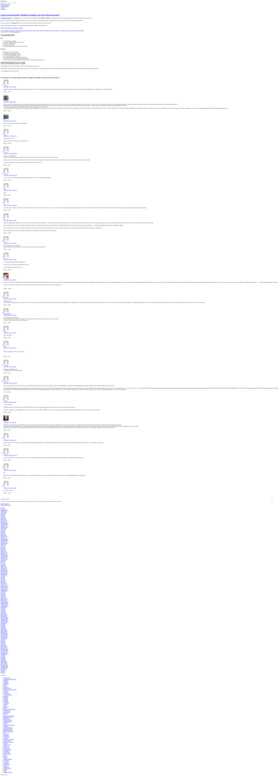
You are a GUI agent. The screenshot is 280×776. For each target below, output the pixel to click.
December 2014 (4, 523)
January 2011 (4, 585)
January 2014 (4, 537)
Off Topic (6, 726)
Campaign (6, 691)
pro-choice (68, 30)
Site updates (6, 751)
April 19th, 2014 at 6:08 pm (10, 315)
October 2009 (4, 604)
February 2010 (4, 599)
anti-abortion (6, 30)
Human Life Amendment (9, 709)
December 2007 (4, 633)
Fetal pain (6, 701)
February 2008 (4, 630)
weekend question (79, 30)
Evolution (6, 698)
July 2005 (3, 670)
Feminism (6, 700)
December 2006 (4, 649)
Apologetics (6, 683)
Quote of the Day (8, 740)
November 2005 (4, 666)
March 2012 (3, 566)
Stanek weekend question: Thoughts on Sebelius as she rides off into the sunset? (30, 15)
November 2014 (4, 524)
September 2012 (4, 558)
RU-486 (5, 743)
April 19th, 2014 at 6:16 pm (10, 332)
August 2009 (4, 607)
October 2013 (4, 541)
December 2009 (4, 602)
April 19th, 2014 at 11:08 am (10, 205)
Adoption (6, 681)
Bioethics (6, 684)
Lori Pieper (6, 278)
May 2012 (3, 564)
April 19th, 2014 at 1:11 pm (10, 220)
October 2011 (4, 573)
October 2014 (4, 526)
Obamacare (56, 30)
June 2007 (3, 641)
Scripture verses (7, 744)
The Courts (6, 761)
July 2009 (3, 608)
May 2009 (3, 611)
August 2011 (3, 575)
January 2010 (4, 600)
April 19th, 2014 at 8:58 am (10, 86)
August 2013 (4, 544)
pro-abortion (62, 30)
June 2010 (3, 594)
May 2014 (3, 532)
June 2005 (3, 671)
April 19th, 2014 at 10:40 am (10, 190)
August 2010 (4, 591)
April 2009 (3, 612)
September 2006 (4, 653)
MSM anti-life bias (8, 721)
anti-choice (12, 30)
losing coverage (24, 105)
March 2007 (3, 645)
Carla (5, 134)
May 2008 (3, 627)
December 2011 (4, 570)
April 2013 (3, 549)
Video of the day (7, 768)
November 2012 (4, 556)
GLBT (5, 705)
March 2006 (3, 661)
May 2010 (3, 595)
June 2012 (3, 562)
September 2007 (4, 637)
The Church (6, 760)
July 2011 (3, 577)
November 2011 (4, 571)
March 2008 (3, 629)
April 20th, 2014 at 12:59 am (10, 383)
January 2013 (4, 553)
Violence (6, 769)
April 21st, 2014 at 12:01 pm (10, 455)
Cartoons (6, 692)
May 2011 (3, 579)
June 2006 (3, 657)
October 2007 (4, 636)
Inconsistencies (7, 710)
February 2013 (4, 552)
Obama (5, 723)
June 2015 (3, 515)
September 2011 (4, 574)
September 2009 (4, 606)
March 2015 (3, 519)
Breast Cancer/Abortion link (10, 689)
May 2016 (3, 509)
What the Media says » (6, 505)
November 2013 (4, 540)
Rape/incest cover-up (8, 742)
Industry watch (7, 712)
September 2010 (4, 590)
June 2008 (3, 625)
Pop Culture (6, 734)
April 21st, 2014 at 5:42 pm (10, 470)
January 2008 (4, 632)
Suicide (5, 757)
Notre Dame (6, 722)
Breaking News (7, 688)
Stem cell (6, 756)
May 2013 (3, 548)
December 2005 (4, 665)
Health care (6, 706)
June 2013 (3, 547)
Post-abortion (7, 736)
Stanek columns (7, 754)
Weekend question (16, 32)
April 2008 (3, 628)
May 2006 (3, 658)
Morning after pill (8, 719)
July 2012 (3, 561)
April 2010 (3, 596)
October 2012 (4, 557)
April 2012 (3, 565)
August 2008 (4, 623)
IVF (4, 714)
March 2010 (3, 598)
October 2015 (4, 511)
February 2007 (4, 646)
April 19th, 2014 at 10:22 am (10, 153)
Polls (5, 733)
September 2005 (4, 667)
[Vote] (5, 91)
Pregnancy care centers (9, 739)
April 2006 (3, 659)
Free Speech (6, 702)
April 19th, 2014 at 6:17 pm (10, 347)
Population (6, 735)
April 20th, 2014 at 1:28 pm (10, 422)
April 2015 (3, 518)
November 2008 (4, 619)
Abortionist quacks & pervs (10, 679)
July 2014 (3, 530)
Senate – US (6, 747)
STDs (5, 755)
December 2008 (4, 617)
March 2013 (3, 550)
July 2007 (3, 640)
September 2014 (4, 527)
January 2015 (4, 522)
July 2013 (3, 545)
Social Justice (7, 752)
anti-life (17, 30)
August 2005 (4, 668)
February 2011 (4, 583)
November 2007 (4, 634)
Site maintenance (7, 750)
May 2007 (3, 642)
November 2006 (4, 650)
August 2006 (4, 654)
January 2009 (4, 616)
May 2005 (3, 672)
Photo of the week (8, 730)
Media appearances (8, 717)
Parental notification (8, 727)
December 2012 (4, 554)
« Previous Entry (4, 6)
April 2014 (3, 533)
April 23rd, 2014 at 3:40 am (10, 488)
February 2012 (4, 568)
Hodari (5, 708)
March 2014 (3, 535)
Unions (5, 765)
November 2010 (4, 587)
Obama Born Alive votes (9, 725)
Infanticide (6, 713)
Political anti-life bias (8, 731)
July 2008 (3, 624)
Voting (5, 771)
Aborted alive (7, 677)
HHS (34, 30)
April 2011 (3, 581)
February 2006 (4, 662)
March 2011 (3, 582)
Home (2, 8)
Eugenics (6, 696)
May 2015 (3, 516)
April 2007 (3, 644)
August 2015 (4, 512)
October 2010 (4, 589)
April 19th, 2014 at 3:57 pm (10, 279)
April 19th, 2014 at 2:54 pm (10, 259)
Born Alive (6, 687)
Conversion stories (8, 695)
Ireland (37, 30)
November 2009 (4, 603)
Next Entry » (4, 9)
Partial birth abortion (8, 729)
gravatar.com (6, 71)
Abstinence (6, 680)
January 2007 (4, 647)
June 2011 (3, 578)
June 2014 (3, 531)
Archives (3, 507)
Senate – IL (6, 746)
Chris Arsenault (7, 313)
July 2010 (3, 592)
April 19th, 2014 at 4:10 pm (10, 298)
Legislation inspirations (9, 716)
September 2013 (4, 543)
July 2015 (3, 514)
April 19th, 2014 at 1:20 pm (10, 243)
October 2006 (4, 651)
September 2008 (4, 621)
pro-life (73, 30)
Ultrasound (6, 763)
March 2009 (3, 613)
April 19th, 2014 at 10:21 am (10, 136)
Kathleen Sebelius (49, 30)
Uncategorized (7, 764)
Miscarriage (6, 718)
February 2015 (4, 520)
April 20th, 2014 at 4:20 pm (10, 440)
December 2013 (4, 539)
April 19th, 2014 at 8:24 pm (10, 366)
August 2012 (4, 560)
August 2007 (4, 638)
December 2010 (4, 586)
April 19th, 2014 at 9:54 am (10, 120)
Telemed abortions (8, 759)
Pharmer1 (6, 100)
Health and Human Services (25, 30)
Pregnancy (6, 738)
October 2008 (4, 620)
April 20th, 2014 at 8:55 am (10, 402)
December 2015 (4, 510)
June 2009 (3, 609)
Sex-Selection (7, 748)
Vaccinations (6, 767)
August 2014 (4, 528)
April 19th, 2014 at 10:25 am (10, 175)
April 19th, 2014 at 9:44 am (10, 101)
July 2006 (3, 655)
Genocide (6, 704)
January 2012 (4, 569)
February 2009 (4, 615)
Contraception (7, 693)
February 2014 (4, 536)
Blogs (5, 685)
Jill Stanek (42, 30)
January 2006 (4, 663)
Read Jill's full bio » (5, 503)
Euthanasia (6, 697)
